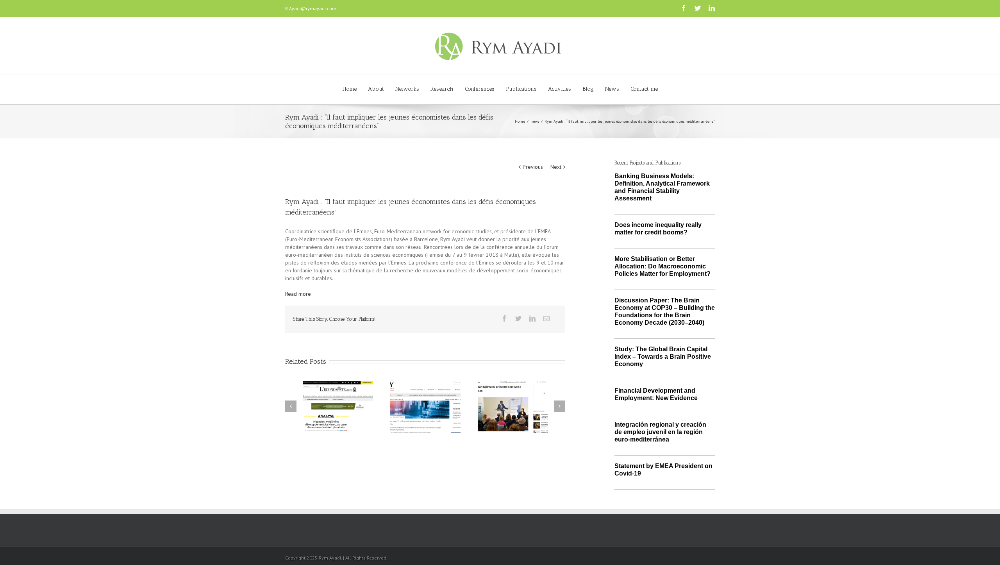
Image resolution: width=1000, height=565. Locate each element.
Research (442, 89)
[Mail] (546, 318)
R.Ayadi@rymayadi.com (310, 8)
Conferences (480, 89)
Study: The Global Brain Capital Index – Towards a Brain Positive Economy (662, 356)
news (534, 121)
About (376, 89)
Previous (533, 166)
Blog (588, 89)
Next (555, 166)
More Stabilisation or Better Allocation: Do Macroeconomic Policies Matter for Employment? (662, 266)
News (612, 89)
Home (350, 89)
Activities (559, 89)
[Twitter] (698, 8)
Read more (298, 293)
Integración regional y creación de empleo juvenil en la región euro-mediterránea (660, 432)
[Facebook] (683, 8)
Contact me (644, 89)
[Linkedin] (712, 8)
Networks (407, 89)
